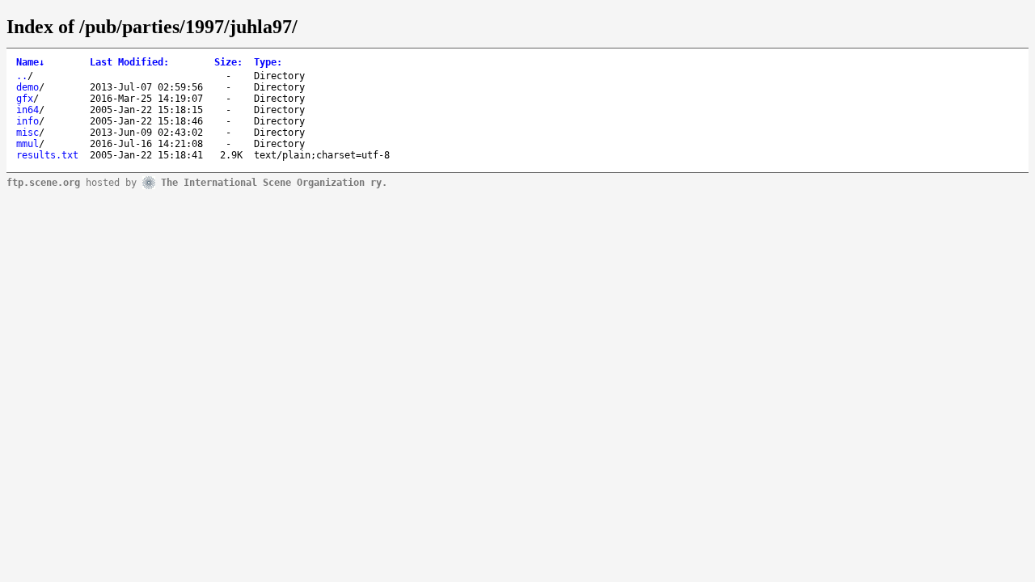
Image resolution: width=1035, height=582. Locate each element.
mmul (27, 144)
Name (30, 62)
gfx (24, 98)
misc (27, 132)
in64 (27, 110)
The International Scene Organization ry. (274, 182)
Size (228, 62)
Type (268, 62)
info (27, 121)
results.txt (47, 155)
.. (21, 76)
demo (27, 87)
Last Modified (129, 62)
